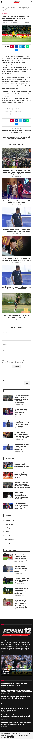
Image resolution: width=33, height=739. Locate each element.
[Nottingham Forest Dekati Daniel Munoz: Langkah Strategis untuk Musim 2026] (8, 506)
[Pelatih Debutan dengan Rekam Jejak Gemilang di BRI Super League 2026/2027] (16, 246)
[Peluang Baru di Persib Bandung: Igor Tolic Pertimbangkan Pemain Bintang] (16, 217)
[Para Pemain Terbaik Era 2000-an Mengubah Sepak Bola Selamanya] (8, 591)
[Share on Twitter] (20, 46)
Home (3, 7)
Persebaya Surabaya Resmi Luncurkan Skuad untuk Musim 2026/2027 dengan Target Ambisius (17, 172)
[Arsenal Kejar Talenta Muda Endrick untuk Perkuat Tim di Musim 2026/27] (8, 475)
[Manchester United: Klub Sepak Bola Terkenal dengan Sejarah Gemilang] (8, 557)
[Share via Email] (16, 50)
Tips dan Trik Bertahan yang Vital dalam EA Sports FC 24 (22, 580)
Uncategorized (9, 543)
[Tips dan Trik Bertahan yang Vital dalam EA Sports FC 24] (8, 581)
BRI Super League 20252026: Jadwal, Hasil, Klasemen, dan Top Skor (21, 569)
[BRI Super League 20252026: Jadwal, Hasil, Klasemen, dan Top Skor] (8, 569)
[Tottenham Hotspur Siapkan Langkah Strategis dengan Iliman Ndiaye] (8, 465)
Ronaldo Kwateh (19, 111)
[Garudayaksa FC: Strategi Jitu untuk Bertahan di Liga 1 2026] (16, 303)
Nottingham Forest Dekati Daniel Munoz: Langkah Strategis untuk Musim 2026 (21, 506)
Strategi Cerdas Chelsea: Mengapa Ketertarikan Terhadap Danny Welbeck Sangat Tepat (16, 723)
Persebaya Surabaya (7, 111)
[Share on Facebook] (16, 46)
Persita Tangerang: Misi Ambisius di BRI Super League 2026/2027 (16, 201)
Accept (10, 737)
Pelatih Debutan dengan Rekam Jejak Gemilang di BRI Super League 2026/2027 (16, 259)
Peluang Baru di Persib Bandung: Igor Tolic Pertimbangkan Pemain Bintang (16, 230)
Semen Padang (6, 114)
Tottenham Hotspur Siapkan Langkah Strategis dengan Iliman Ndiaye (21, 465)
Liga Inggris (8, 528)
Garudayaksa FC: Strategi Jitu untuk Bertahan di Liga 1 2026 (16, 316)
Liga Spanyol (8, 535)
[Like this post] (12, 46)
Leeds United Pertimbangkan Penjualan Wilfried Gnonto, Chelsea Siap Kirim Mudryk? (21, 495)
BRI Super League (7, 108)
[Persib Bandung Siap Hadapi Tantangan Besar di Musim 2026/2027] (16, 275)
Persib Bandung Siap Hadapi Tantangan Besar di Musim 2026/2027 (16, 288)
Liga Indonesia (11, 7)
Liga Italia (7, 531)
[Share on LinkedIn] (23, 46)
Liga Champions (9, 520)
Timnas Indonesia (9, 539)
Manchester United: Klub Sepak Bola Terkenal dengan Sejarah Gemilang (20, 557)
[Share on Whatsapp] (27, 46)
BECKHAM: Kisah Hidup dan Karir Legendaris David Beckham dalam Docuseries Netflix (20, 603)
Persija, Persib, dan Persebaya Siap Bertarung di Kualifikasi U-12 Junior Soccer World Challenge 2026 (16, 716)
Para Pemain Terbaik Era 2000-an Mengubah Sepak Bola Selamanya (22, 591)
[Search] (31, 2)
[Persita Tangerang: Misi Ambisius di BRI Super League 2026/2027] (16, 188)
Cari (4, 380)
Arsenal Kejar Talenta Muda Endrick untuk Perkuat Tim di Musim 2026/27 (21, 475)
